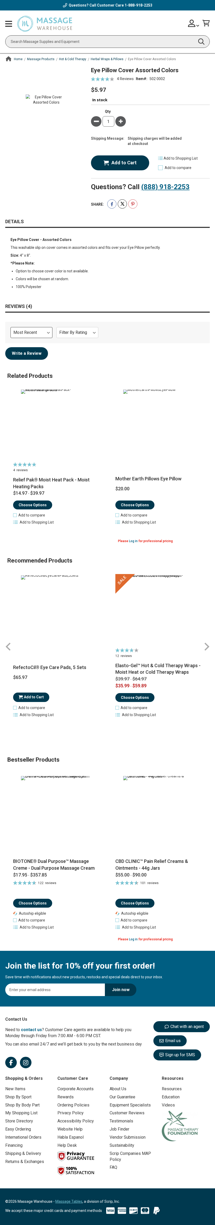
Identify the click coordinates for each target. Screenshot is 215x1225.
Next (206, 646)
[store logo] (44, 24)
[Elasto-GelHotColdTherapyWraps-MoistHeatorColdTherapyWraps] (158, 610)
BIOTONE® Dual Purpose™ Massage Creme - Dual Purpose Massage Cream (54, 864)
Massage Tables (68, 1201)
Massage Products (41, 59)
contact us (31, 1029)
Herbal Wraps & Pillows (107, 59)
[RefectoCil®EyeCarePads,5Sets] (56, 610)
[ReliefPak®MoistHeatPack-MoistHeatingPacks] (56, 425)
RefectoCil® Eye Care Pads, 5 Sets (49, 667)
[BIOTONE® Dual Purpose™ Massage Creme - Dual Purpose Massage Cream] (56, 815)
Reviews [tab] (17, 306)
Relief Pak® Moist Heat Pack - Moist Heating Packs (51, 483)
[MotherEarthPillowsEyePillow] (158, 425)
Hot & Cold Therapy (72, 59)
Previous (8, 646)
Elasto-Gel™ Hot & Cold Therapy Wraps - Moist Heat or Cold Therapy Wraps (158, 669)
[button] (29, 515)
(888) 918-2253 (165, 187)
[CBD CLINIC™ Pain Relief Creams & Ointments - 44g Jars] (158, 815)
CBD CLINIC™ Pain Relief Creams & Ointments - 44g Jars (151, 864)
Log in (133, 541)
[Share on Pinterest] (132, 204)
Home (18, 59)
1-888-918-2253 (138, 5)
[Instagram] (25, 1062)
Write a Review (26, 353)
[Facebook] (11, 1062)
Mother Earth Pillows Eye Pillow (148, 478)
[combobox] (107, 41)
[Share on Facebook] (111, 204)
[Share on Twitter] (122, 204)
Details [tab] (14, 221)
